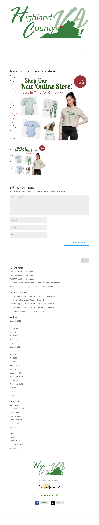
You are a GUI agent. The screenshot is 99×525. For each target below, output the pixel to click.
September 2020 (16, 384)
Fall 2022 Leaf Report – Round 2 (22, 275)
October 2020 (15, 380)
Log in (12, 437)
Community (14, 405)
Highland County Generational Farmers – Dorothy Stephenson (35, 283)
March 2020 (14, 395)
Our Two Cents (16, 416)
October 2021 (15, 347)
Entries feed (15, 441)
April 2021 (14, 358)
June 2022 (14, 328)
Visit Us (13, 427)
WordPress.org (16, 448)
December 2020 (16, 373)
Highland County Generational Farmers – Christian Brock (33, 286)
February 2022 (15, 343)
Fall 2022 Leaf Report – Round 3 (22, 271)
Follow (44, 502)
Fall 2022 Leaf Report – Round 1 (22, 279)
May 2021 (14, 354)
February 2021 (15, 365)
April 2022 (14, 336)
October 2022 (15, 321)
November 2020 (16, 376)
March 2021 (14, 362)
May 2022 (14, 332)
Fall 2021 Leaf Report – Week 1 (41, 304)
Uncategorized (16, 423)
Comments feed (16, 444)
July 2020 (13, 391)
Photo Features (16, 420)
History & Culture (17, 409)
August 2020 (15, 388)
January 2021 (15, 369)
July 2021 (13, 350)
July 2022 (13, 324)
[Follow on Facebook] (37, 503)
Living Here (14, 412)
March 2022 (14, 339)
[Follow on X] (53, 503)
